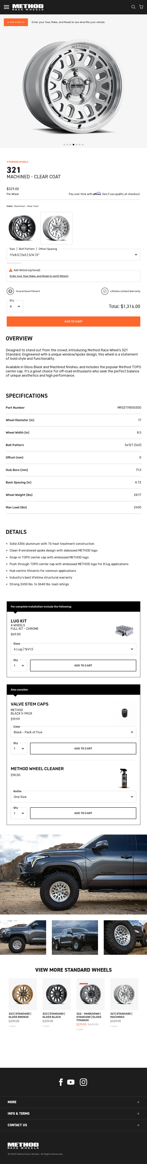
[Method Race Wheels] (28, 7)
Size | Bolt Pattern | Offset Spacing (33, 249)
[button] (18, 89)
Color (16, 726)
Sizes (16, 643)
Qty (12, 300)
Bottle (17, 791)
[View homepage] (73, 1146)
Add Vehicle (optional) (27, 270)
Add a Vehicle (17, 22)
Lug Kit (19, 621)
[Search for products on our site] (133, 7)
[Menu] (6, 7)
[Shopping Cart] (141, 7)
